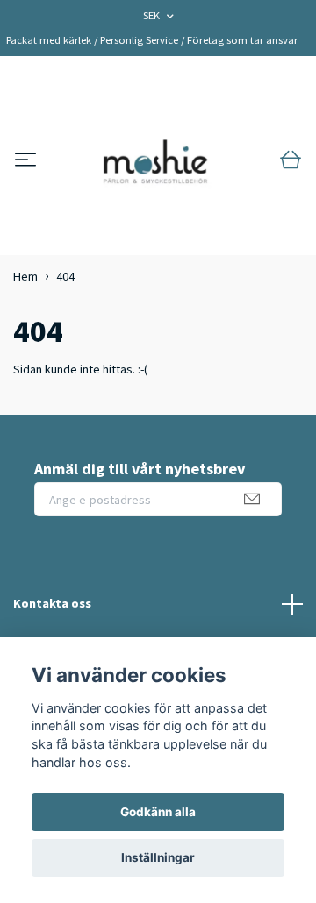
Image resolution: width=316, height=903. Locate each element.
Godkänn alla (158, 812)
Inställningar (158, 857)
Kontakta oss (52, 603)
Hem (25, 276)
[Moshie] (155, 160)
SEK (152, 15)
